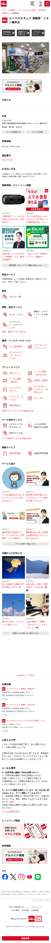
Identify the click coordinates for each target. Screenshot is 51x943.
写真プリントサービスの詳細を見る (18, 411)
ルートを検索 (37, 132)
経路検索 (25, 938)
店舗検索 (32, 1)
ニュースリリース (34, 907)
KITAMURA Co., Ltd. (20, 926)
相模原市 (5, 13)
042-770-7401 (7, 160)
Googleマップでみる (25, 675)
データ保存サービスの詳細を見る (17, 438)
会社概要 (15, 910)
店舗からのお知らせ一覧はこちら (25, 633)
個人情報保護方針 (17, 907)
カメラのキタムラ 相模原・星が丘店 (20, 705)
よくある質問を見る (11, 812)
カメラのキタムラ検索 (27, 10)
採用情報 (25, 910)
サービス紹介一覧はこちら (25, 544)
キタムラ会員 (40, 2)
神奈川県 (41, 10)
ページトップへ (42, 900)
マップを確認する (13, 132)
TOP (3, 10)
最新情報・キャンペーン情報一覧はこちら (25, 265)
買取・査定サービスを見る (14, 332)
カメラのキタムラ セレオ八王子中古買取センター (25, 721)
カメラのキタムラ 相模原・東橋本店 (20, 689)
